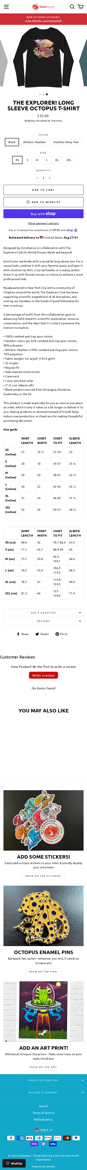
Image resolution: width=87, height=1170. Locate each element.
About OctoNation (43, 1080)
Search (43, 1106)
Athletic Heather (34, 142)
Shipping (29, 120)
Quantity (43, 170)
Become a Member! (43, 1092)
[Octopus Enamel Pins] (43, 916)
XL (57, 160)
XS (17, 160)
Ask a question (43, 612)
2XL (68, 160)
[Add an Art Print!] (43, 1011)
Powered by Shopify (43, 1166)
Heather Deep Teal (66, 142)
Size (43, 152)
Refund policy (43, 1119)
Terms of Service (43, 1112)
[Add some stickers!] (43, 820)
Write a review (43, 675)
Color (43, 134)
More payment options (43, 223)
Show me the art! (44, 1066)
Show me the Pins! (43, 971)
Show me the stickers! (43, 875)
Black (12, 142)
